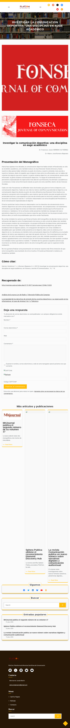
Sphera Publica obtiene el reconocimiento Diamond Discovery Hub (30, 626)
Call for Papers (15, 697)
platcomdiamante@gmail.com (18, 685)
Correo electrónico (11, 328)
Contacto (13, 705)
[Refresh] (7, 375)
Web (5, 336)
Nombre (7, 320)
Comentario (8, 344)
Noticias (13, 701)
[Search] (62, 605)
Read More (9, 445)
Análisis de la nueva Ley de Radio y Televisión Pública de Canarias (26, 295)
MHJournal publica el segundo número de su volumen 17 (26, 620)
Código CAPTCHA (10, 382)
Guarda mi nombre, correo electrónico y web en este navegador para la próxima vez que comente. (36, 365)
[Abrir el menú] (9, 7)
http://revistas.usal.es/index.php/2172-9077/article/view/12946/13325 (27, 285)
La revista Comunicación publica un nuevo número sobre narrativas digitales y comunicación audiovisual (34, 634)
